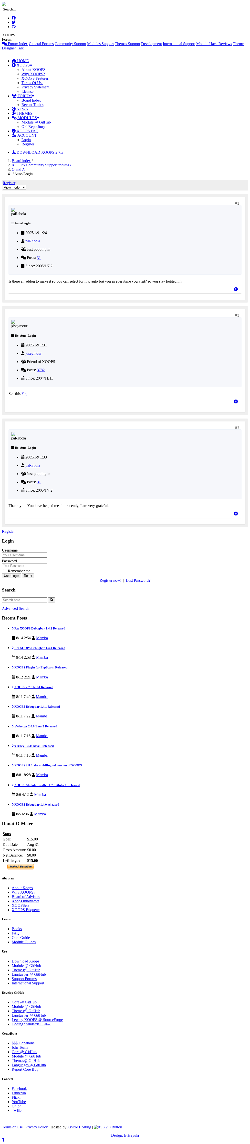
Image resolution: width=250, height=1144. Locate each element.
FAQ (16, 933)
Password (9, 561)
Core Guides (21, 937)
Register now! (110, 580)
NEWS (22, 109)
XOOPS (23, 65)
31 (39, 258)
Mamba (42, 638)
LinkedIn (19, 1093)
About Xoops (22, 888)
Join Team (20, 1047)
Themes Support (127, 44)
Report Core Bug (25, 1069)
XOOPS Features (35, 78)
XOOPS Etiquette (26, 910)
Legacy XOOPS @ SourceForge (37, 1020)
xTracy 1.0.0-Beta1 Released (34, 746)
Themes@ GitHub (26, 970)
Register (27, 144)
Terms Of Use (32, 83)
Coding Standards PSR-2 (31, 1024)
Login (26, 140)
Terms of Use (12, 1127)
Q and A (18, 169)
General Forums (41, 44)
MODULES (27, 118)
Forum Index (17, 44)
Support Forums (24, 979)
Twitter (17, 1110)
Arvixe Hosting (79, 1127)
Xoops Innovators (25, 901)
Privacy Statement (35, 87)
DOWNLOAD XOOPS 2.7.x (39, 152)
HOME (22, 61)
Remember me (18, 571)
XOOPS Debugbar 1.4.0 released (36, 804)
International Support (179, 44)
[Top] (236, 289)
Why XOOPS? (33, 74)
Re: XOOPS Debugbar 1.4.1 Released (39, 628)
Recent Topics (32, 105)
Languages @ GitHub (29, 974)
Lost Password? (138, 580)
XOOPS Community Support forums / (42, 165)
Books (17, 929)
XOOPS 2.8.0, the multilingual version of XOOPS (48, 765)
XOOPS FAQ (27, 131)
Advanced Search (15, 608)
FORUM (24, 96)
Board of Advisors (26, 897)
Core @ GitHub (24, 1002)
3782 (41, 370)
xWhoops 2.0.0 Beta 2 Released (35, 726)
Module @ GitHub (36, 122)
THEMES (24, 113)
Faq (24, 393)
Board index (21, 161)
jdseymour (33, 353)
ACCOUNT (27, 135)
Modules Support (100, 44)
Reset (28, 576)
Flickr (16, 1097)
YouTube (19, 1102)
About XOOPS (33, 69)
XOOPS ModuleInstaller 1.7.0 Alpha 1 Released (47, 785)
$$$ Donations (23, 1043)
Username (10, 550)
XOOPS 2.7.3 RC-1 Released (33, 687)
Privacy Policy (36, 1127)
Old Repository (33, 126)
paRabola (32, 241)
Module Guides (24, 942)
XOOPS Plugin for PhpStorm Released (40, 667)
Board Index (31, 100)
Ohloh (16, 1106)
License (27, 91)
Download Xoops (25, 961)
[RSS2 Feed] (108, 1127)
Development (151, 44)
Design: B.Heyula (125, 1135)
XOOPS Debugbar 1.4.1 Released (37, 706)
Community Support (70, 44)
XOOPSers (20, 905)
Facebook (19, 1089)
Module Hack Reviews (214, 44)
